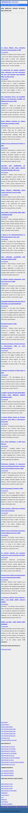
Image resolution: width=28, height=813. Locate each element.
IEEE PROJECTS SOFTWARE (9, 753)
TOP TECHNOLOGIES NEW (8, 729)
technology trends (5, 738)
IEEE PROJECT (15, 5)
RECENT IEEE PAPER (7, 727)
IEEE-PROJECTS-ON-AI (7, 760)
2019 (12, 740)
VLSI (2, 797)
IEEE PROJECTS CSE (7, 786)
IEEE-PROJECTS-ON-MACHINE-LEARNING (12, 762)
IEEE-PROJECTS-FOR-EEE (8, 749)
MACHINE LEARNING (6, 804)
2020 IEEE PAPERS (6, 740)
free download (13, 50)
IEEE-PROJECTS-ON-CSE (8, 746)
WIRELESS (4, 799)
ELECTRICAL (4, 801)
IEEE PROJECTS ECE (7, 784)
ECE (5, 5)
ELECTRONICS (5, 795)
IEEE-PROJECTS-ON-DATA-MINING (10, 757)
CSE (2, 5)
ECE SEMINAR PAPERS (7, 773)
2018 (15, 740)
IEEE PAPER (15, 2)
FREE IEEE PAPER (6, 649)
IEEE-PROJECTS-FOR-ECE (8, 751)
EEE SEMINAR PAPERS (7, 775)
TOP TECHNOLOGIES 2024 (8, 735)
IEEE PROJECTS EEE (7, 788)
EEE (9, 5)
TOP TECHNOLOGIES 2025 (8, 733)
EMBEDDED (4, 793)
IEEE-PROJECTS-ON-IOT (7, 755)
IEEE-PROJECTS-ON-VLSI (8, 764)
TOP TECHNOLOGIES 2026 (8, 731)
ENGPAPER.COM (21, 806)
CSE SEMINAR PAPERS (7, 771)
